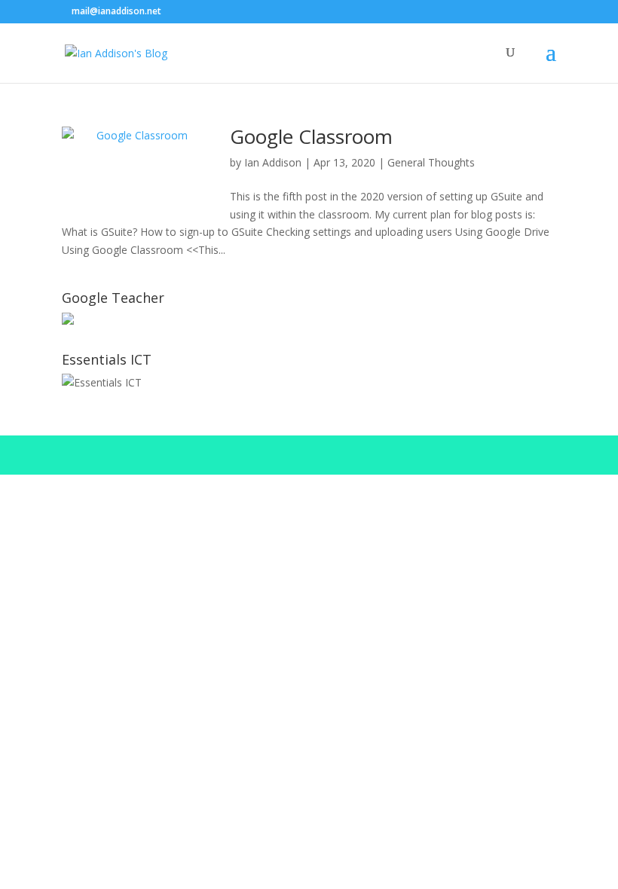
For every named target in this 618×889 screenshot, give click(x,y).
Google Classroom (311, 136)
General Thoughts (431, 162)
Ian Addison (272, 162)
